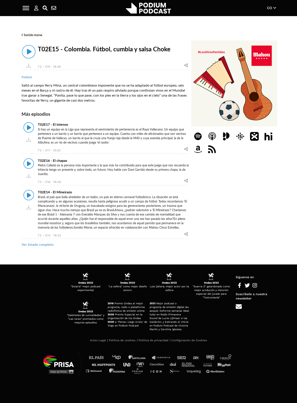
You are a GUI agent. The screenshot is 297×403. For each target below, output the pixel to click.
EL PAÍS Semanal (190, 364)
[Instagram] (255, 285)
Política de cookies (122, 340)
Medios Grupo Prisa (60, 371)
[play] (28, 52)
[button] (26, 8)
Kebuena (222, 364)
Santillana (140, 357)
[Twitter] (247, 285)
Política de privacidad (153, 340)
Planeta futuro (206, 364)
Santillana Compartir (163, 357)
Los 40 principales (120, 357)
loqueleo (195, 370)
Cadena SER (181, 357)
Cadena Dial (174, 364)
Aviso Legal (98, 340)
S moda (176, 370)
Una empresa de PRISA (60, 361)
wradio (141, 364)
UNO (128, 364)
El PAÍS (98, 357)
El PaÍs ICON (157, 370)
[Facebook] (239, 285)
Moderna (117, 370)
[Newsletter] (53, 8)
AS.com (196, 357)
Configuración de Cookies (189, 340)
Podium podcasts (139, 370)
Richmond (96, 370)
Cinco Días (158, 364)
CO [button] (270, 8)
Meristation (216, 370)
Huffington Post (104, 364)
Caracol (226, 357)
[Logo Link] (148, 8)
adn (210, 357)
